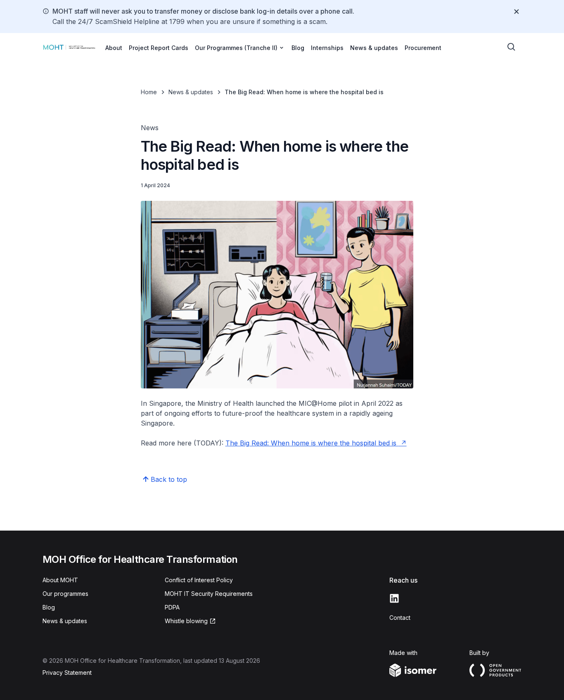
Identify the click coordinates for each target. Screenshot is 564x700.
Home (149, 91)
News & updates (374, 47)
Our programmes (65, 593)
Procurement (423, 47)
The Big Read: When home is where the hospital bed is (311, 443)
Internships (327, 47)
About (113, 47)
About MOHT (60, 579)
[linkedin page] (394, 598)
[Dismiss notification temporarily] (516, 11)
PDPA (172, 607)
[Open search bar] (511, 47)
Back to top (169, 479)
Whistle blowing (186, 620)
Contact (399, 617)
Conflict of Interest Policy (199, 579)
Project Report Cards (158, 47)
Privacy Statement (67, 672)
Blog (297, 47)
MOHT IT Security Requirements (209, 593)
